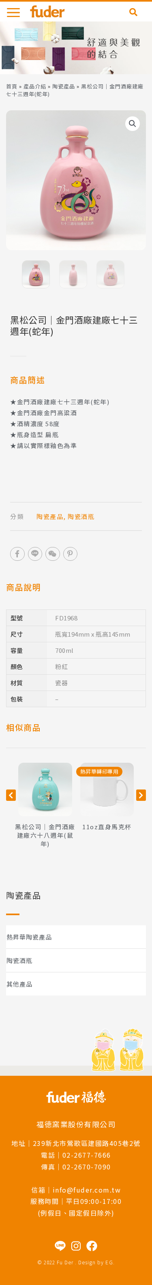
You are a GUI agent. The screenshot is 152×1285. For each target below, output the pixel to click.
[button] (132, 123)
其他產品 (19, 984)
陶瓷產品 (63, 86)
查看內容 (45, 789)
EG (109, 1262)
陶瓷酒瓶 (19, 960)
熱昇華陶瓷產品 (29, 937)
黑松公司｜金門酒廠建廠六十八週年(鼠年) (45, 835)
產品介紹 (35, 86)
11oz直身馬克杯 (107, 826)
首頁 (11, 86)
